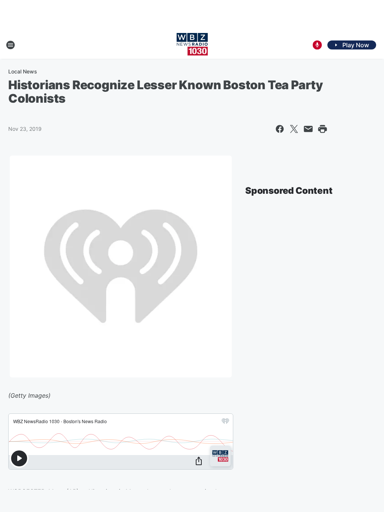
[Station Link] (192, 45)
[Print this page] (322, 129)
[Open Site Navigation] (10, 44)
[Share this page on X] (294, 129)
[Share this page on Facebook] (279, 129)
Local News (22, 71)
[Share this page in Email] (308, 129)
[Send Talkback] (317, 44)
